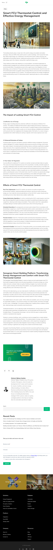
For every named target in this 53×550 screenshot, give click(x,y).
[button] (4, 2)
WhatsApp (14, 303)
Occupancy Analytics (7, 503)
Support (29, 539)
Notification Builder (32, 501)
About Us (5, 532)
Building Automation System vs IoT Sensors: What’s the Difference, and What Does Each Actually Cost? (26, 425)
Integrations (5, 517)
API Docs (30, 536)
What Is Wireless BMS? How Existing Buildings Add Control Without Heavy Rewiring (21, 428)
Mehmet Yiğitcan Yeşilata (18, 378)
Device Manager (31, 508)
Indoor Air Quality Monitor (8, 501)
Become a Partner (7, 534)
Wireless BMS (6, 521)
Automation (30, 499)
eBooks (29, 534)
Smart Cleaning (6, 506)
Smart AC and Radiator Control (9, 508)
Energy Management (7, 499)
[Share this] (4, 370)
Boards (29, 503)
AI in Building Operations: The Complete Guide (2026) (15, 423)
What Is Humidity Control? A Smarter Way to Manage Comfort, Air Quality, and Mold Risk (22, 421)
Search (4, 406)
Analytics (30, 506)
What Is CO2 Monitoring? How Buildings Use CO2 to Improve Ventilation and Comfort (22, 418)
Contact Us (5, 536)
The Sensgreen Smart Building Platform (12, 280)
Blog (5, 9)
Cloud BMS (5, 519)
